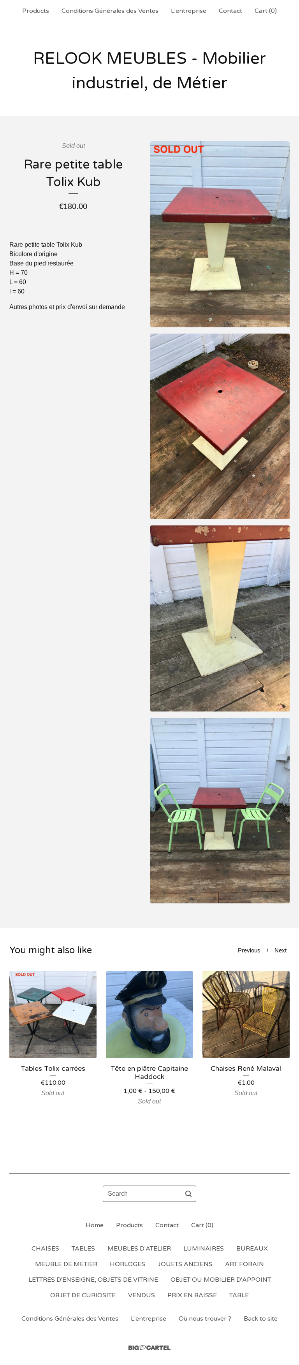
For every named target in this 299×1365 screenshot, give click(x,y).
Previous (249, 950)
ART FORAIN (244, 1264)
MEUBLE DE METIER (66, 1264)
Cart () (266, 11)
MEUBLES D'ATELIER (139, 1249)
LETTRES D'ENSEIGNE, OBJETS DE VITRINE (93, 1280)
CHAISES (45, 1249)
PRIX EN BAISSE (192, 1295)
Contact (230, 11)
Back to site (261, 1319)
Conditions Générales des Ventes (110, 11)
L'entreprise (188, 11)
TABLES (83, 1249)
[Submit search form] (188, 1193)
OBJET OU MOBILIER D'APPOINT (221, 1280)
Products (35, 11)
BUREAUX (252, 1249)
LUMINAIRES (203, 1249)
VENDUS (141, 1295)
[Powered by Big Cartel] (149, 1347)
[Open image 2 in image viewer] (220, 426)
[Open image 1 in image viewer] (220, 234)
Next (280, 950)
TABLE (239, 1295)
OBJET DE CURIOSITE (83, 1295)
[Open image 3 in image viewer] (220, 618)
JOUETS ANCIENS (185, 1264)
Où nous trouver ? (205, 1319)
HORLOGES (127, 1264)
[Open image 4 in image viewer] (220, 810)
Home (95, 1225)
